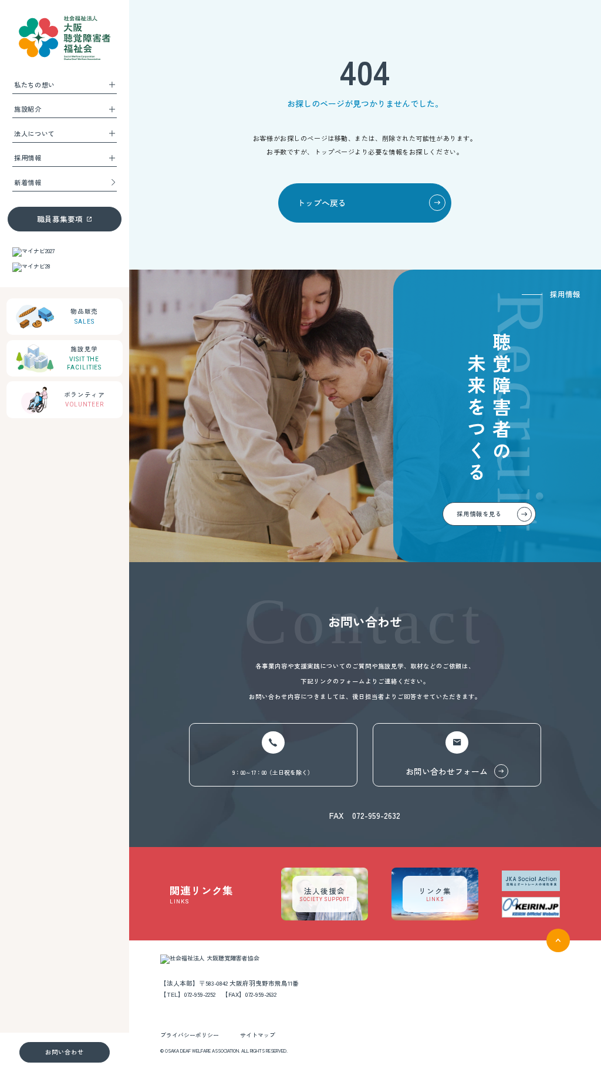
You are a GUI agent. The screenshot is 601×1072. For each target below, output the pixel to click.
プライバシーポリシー (189, 1035)
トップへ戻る (321, 203)
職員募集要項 (60, 218)
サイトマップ (257, 1035)
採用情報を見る (479, 513)
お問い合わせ (64, 1051)
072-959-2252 (199, 994)
